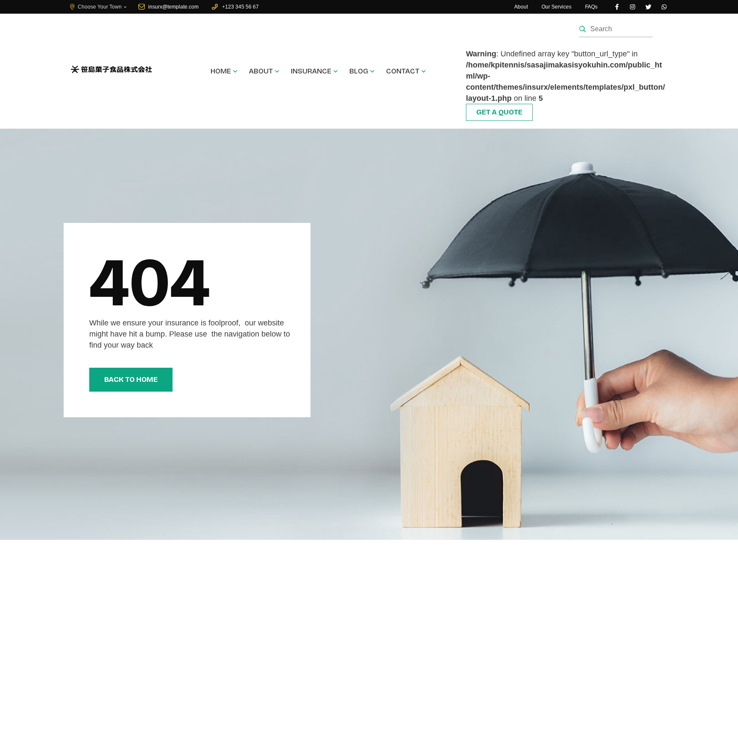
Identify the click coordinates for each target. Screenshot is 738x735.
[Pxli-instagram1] (632, 7)
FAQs (591, 7)
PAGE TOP (714, 705)
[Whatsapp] (664, 7)
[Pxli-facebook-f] (617, 7)
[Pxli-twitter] (648, 7)
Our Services (556, 7)
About (521, 7)
